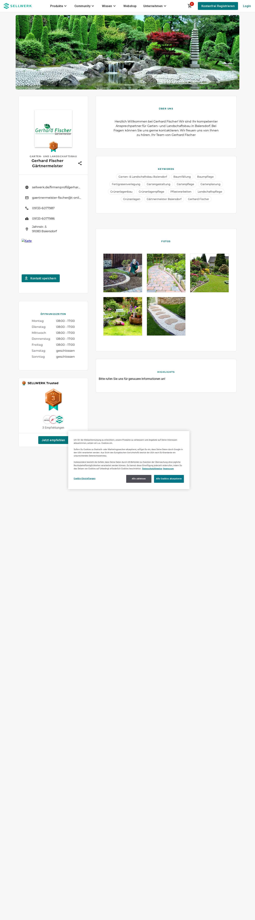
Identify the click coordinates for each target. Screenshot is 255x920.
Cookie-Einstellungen (84, 478)
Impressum (168, 468)
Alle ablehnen (139, 478)
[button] (53, 440)
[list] (53, 208)
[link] (53, 187)
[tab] (59, 6)
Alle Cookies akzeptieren (169, 478)
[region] (128, 460)
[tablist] (108, 6)
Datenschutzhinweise (152, 468)
